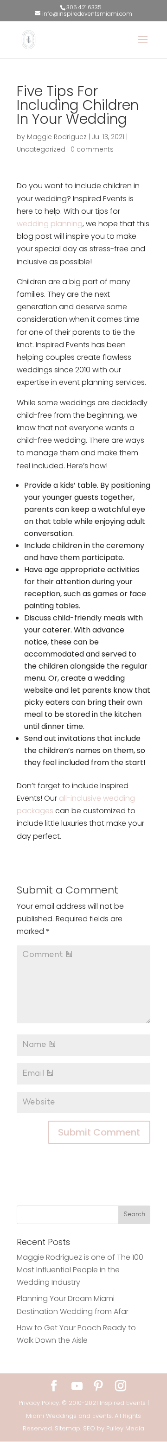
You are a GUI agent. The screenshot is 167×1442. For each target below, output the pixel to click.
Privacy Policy (39, 1402)
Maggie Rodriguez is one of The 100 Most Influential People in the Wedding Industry (80, 1270)
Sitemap (67, 1428)
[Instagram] (120, 1386)
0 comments (92, 149)
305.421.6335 (84, 7)
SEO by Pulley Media (113, 1428)
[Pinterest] (98, 1386)
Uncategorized (41, 149)
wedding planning (50, 223)
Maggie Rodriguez (57, 136)
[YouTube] (77, 1386)
